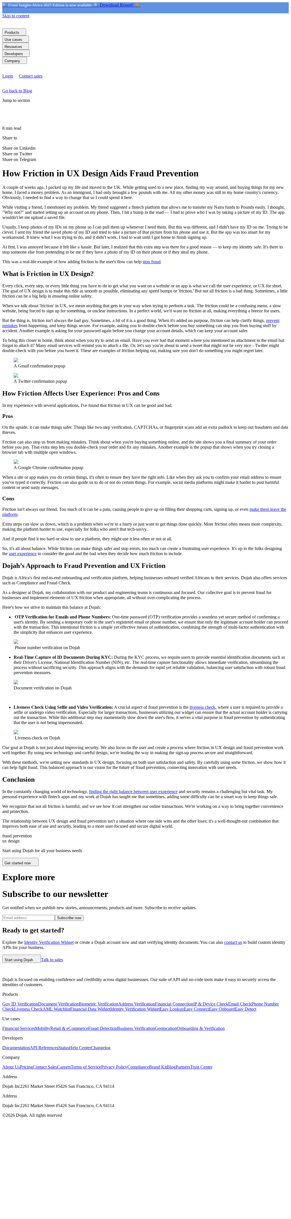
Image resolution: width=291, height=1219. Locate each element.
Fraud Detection (102, 1028)
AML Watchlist (56, 1009)
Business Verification (136, 1028)
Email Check (239, 1003)
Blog (171, 1067)
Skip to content (15, 15)
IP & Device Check (210, 1003)
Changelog (101, 1047)
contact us (233, 942)
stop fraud (152, 261)
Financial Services (18, 1028)
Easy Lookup (172, 1009)
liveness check (202, 707)
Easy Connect (196, 1009)
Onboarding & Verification (201, 1028)
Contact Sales (45, 1067)
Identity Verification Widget (49, 942)
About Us (11, 1067)
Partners (183, 1067)
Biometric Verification (98, 1003)
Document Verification (58, 1003)
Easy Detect (245, 1009)
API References (44, 1047)
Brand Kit (158, 1067)
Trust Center (201, 1067)
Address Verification (136, 1003)
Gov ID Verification (20, 1003)
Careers (64, 1067)
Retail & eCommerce (69, 1028)
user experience (23, 553)
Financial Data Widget (90, 1009)
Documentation (16, 1047)
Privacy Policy (114, 1067)
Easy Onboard (222, 1009)
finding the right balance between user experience (133, 791)
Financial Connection (174, 1003)
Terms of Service (86, 1067)
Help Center (80, 1047)
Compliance (138, 1067)
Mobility (42, 1028)
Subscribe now (69, 918)
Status (63, 1047)
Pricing (26, 1067)
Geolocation (166, 1028)
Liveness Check (28, 1009)
